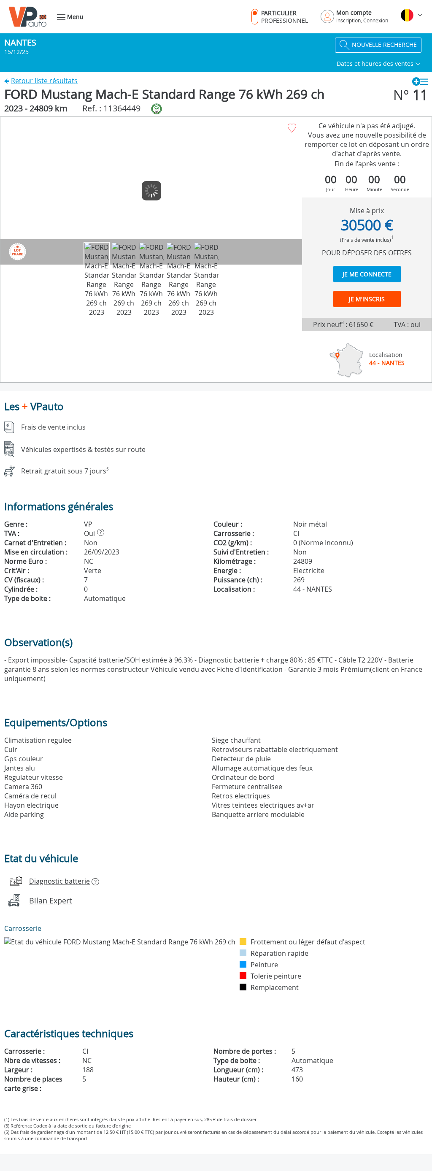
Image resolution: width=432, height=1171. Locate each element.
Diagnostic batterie (59, 881)
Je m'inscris (367, 299)
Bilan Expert (50, 900)
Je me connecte (367, 274)
